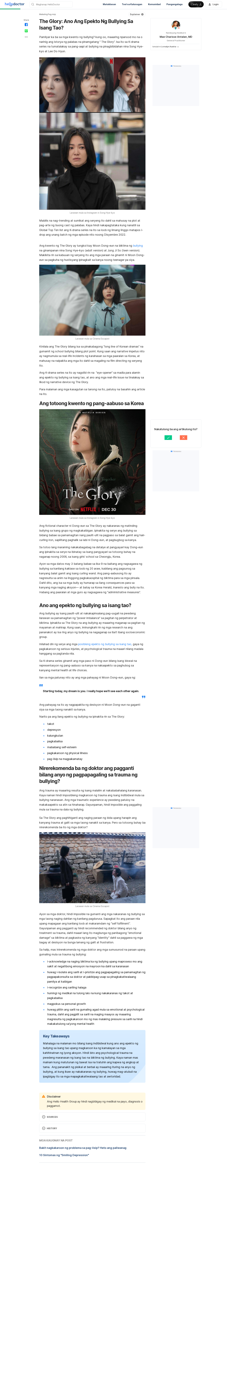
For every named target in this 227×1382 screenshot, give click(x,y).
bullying (138, 245)
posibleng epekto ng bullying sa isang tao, (105, 644)
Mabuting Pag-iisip (47, 14)
